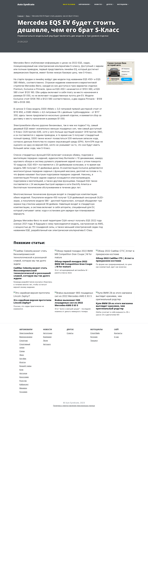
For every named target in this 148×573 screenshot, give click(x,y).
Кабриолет (24, 384)
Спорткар (23, 340)
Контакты (118, 333)
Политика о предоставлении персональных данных (74, 406)
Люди (45, 340)
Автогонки (47, 333)
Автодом (23, 373)
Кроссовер (24, 377)
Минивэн (23, 388)
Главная (20, 16)
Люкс (28, 16)
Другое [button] (110, 4)
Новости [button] (98, 4)
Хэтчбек (22, 358)
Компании (47, 337)
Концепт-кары (25, 366)
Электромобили (26, 333)
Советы (70, 333)
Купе (21, 370)
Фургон (22, 362)
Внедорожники (25, 337)
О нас (116, 337)
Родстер (23, 381)
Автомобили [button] (84, 4)
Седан (22, 351)
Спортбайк (95, 333)
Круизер (94, 337)
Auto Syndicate (25, 4)
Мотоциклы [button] (122, 4)
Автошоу (47, 344)
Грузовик (23, 392)
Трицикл (94, 340)
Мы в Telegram (69, 4)
